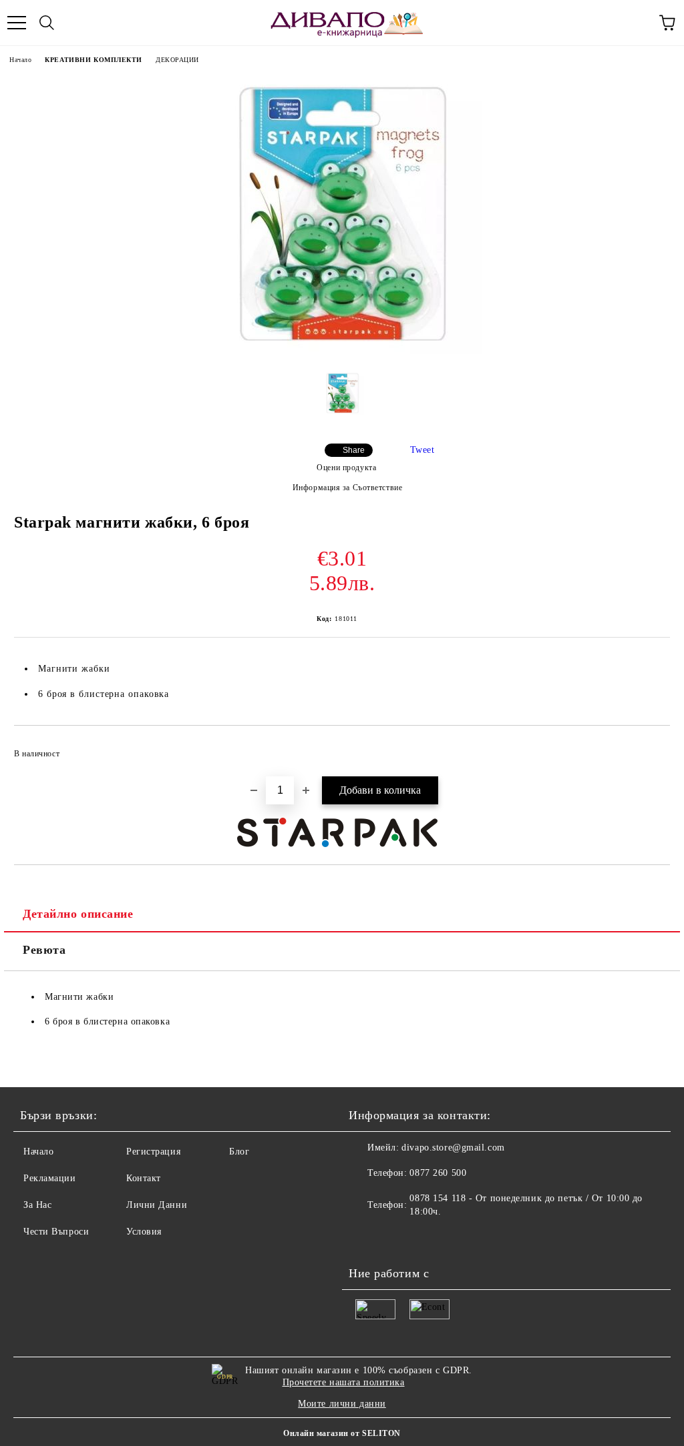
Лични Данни (156, 1205)
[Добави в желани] (651, 748)
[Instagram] (395, 1238)
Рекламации (49, 1178)
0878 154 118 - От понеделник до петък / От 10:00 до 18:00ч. (526, 1205)
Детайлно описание (78, 913)
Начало (20, 59)
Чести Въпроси (56, 1232)
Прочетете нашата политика (344, 1382)
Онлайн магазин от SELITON (342, 1433)
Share (354, 450)
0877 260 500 (437, 1173)
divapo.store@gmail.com (452, 1148)
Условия (144, 1232)
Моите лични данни (342, 1404)
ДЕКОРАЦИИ (177, 59)
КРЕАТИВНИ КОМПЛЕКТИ (93, 59)
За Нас (37, 1205)
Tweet (422, 450)
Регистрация (153, 1152)
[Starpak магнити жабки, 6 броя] (342, 351)
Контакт (143, 1178)
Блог (239, 1152)
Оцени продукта (346, 467)
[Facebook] (366, 1238)
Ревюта (44, 949)
